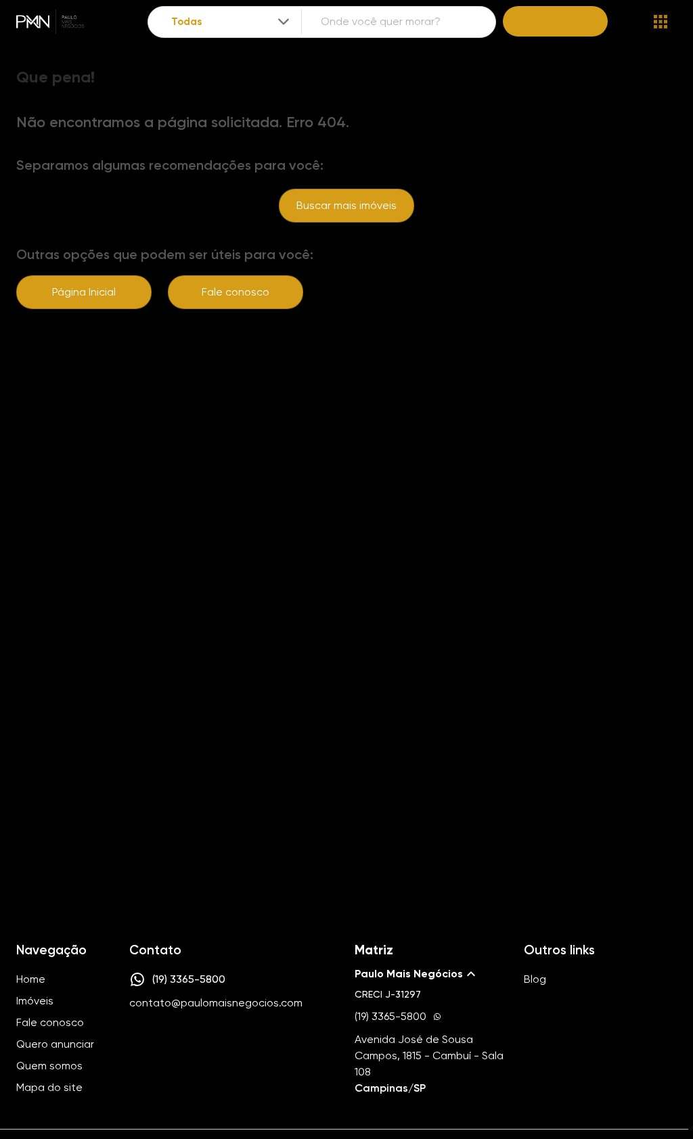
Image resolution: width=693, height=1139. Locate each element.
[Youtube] (176, 1043)
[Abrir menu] (660, 22)
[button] (431, 973)
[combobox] (231, 21)
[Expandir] (283, 21)
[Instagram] (136, 1043)
